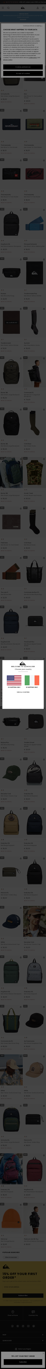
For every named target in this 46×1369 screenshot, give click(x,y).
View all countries (23, 692)
